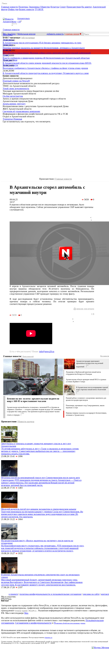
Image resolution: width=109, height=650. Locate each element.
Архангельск (23, 18)
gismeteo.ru (48, 637)
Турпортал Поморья (12, 119)
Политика (23, 7)
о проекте (13, 594)
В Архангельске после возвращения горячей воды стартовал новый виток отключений (92, 388)
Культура (55, 7)
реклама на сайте (91, 594)
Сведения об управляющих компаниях (21, 111)
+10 (19, 21)
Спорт (63, 7)
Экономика (34, 7)
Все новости (104, 356)
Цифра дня (13, 9)
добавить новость (55, 34)
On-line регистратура (13, 96)
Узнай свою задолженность (16, 88)
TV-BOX (39, 9)
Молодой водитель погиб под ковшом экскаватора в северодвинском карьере (38, 509)
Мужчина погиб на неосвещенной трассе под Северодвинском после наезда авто (40, 477)
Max (26, 613)
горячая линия (72, 34)
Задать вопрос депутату (14, 104)
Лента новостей (28, 356)
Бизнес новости (26, 9)
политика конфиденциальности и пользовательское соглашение (50, 594)
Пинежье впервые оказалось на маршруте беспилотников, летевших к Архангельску (44, 48)
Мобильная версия (26, 34)
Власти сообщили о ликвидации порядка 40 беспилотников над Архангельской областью (46, 58)
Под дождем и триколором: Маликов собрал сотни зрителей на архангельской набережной (47, 53)
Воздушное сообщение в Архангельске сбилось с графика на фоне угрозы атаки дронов (45, 68)
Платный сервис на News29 (16, 81)
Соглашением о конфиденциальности (33, 623)
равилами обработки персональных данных (70, 623)
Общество (45, 7)
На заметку (86, 7)
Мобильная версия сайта (14, 591)
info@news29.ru (46, 351)
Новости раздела (26, 421)
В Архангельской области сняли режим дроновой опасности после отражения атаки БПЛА (47, 63)
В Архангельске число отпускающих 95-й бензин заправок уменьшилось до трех (42, 43)
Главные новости (9, 7)
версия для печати (85, 308)
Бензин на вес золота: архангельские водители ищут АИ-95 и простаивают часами (33, 400)
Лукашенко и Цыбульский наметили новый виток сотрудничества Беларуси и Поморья (83, 373)
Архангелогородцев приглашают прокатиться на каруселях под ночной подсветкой (89, 364)
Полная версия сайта (12, 12)
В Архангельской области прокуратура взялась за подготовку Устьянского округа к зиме (46, 73)
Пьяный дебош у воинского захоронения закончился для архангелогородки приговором (86, 399)
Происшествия (73, 7)
